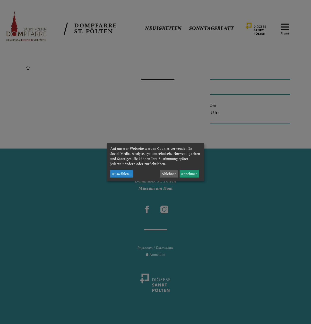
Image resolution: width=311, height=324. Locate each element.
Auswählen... (122, 173)
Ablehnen (169, 173)
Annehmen (189, 173)
